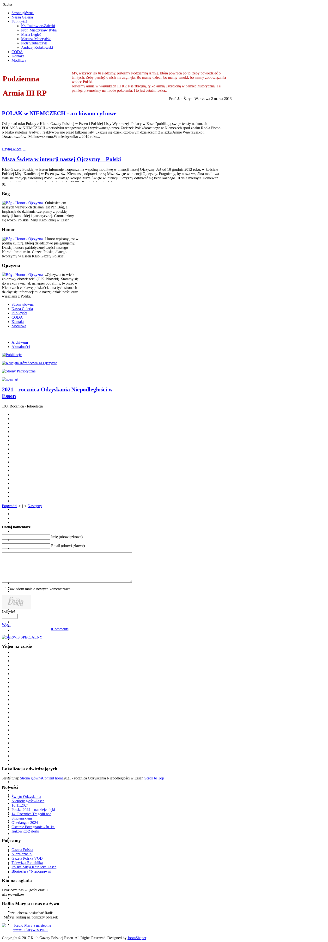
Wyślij (7, 625)
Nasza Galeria (22, 309)
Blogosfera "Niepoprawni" (32, 871)
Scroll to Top (154, 778)
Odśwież (8, 611)
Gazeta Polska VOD (27, 858)
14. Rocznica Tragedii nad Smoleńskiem (31, 816)
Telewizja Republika (27, 863)
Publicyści (19, 313)
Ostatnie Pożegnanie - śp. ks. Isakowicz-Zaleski (33, 829)
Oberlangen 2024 (25, 822)
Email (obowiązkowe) (68, 546)
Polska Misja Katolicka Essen (34, 867)
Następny (35, 506)
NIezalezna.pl (22, 854)
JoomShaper (137, 938)
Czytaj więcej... (13, 149)
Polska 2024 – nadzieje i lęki (33, 810)
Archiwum (20, 342)
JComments (59, 629)
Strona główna (23, 304)
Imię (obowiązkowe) (67, 537)
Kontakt (18, 322)
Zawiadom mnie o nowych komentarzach (39, 589)
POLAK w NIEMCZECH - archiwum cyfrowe (59, 113)
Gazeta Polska (22, 850)
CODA (17, 317)
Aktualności (21, 347)
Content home (52, 778)
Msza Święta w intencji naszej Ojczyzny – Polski (61, 159)
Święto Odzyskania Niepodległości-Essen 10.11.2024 (28, 801)
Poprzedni (9, 506)
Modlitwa (19, 326)
